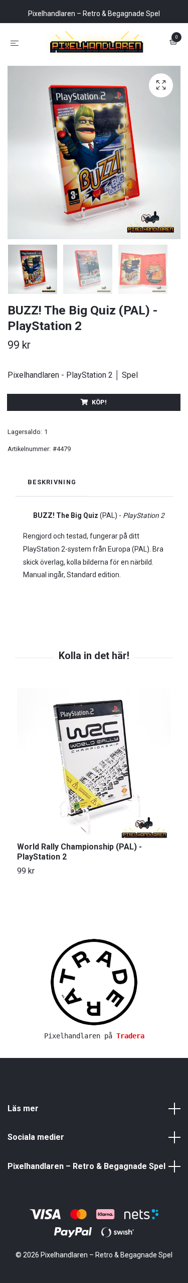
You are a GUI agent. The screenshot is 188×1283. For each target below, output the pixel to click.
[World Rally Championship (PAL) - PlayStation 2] (94, 809)
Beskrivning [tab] (52, 526)
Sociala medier (36, 1182)
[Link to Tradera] (94, 1026)
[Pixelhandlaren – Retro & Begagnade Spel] (94, 64)
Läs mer (23, 1152)
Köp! (99, 446)
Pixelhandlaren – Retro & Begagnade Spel (86, 1211)
